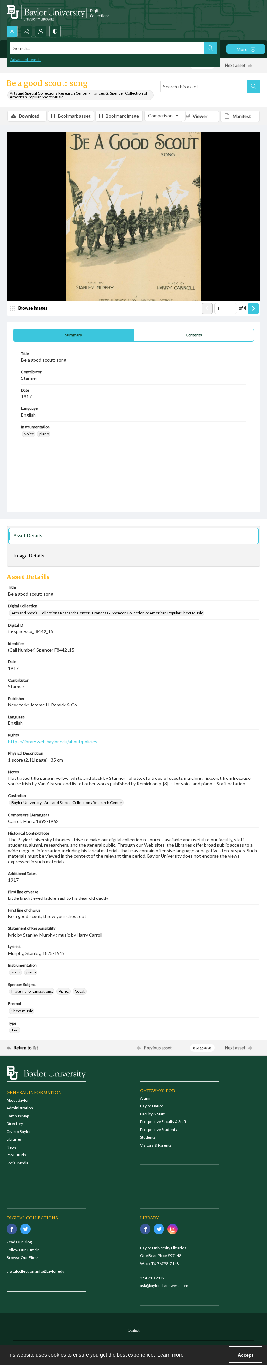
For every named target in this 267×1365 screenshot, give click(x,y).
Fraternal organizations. (32, 991)
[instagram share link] (172, 1229)
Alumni (146, 1098)
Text (15, 1030)
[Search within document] (253, 86)
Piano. (64, 991)
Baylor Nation (152, 1106)
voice (29, 433)
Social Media (17, 1162)
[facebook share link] (12, 1229)
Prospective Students (158, 1129)
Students (148, 1137)
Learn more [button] (170, 1355)
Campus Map (18, 1115)
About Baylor (18, 1100)
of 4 (242, 308)
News (12, 1147)
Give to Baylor (19, 1131)
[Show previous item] (207, 308)
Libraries (14, 1139)
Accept (245, 1355)
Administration (20, 1107)
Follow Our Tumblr (23, 1249)
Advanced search (25, 59)
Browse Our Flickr (22, 1257)
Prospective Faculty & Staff (163, 1121)
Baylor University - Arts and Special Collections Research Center (66, 802)
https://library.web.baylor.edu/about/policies (52, 741)
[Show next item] (253, 308)
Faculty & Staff (152, 1113)
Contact (133, 1330)
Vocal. (80, 991)
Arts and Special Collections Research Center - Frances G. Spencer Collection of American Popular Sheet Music (78, 95)
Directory (15, 1123)
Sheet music (22, 1010)
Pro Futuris (16, 1154)
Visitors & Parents (156, 1145)
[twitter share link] (25, 1229)
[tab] (73, 335)
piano (44, 433)
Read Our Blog (19, 1241)
